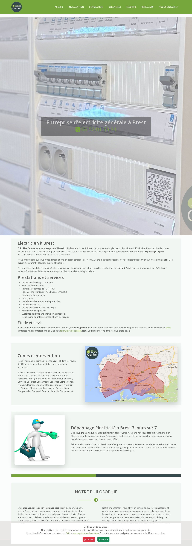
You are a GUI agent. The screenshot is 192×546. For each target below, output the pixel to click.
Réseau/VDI (147, 6)
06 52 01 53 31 (99, 129)
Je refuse (88, 539)
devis (168, 327)
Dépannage (114, 6)
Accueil (59, 6)
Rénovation (96, 6)
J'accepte (103, 539)
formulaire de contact (70, 330)
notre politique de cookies (86, 533)
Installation (76, 6)
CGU (68, 533)
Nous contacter (168, 6)
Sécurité (131, 6)
